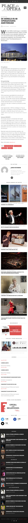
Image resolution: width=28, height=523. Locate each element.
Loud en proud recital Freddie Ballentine (15, 472)
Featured (15, 203)
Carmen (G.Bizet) (5, 362)
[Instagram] (13, 1)
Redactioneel (21, 203)
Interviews (15, 248)
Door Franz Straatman (10, 485)
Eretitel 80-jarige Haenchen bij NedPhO (10, 227)
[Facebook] (10, 1)
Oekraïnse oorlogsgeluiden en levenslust (16, 462)
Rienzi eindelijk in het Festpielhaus (14, 478)
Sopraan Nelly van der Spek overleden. (15, 455)
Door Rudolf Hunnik (9, 464)
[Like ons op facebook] (14, 419)
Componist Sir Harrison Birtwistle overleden (12, 295)
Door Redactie (8, 442)
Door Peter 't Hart (9, 469)
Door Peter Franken (9, 479)
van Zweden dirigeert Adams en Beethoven (11, 377)
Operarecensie (13, 316)
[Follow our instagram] (2, 423)
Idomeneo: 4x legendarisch (7, 204)
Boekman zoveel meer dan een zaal (9, 249)
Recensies (19, 316)
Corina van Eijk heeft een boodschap (14, 506)
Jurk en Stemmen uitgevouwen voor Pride (16, 445)
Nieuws (24, 225)
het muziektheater (17, 146)
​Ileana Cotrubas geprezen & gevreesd (15, 434)
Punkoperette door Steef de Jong (8, 384)
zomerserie (10, 148)
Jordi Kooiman (6, 26)
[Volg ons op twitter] (2, 419)
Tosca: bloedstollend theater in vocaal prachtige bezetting (13, 318)
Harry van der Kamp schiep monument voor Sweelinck (16, 440)
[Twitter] (15, 1)
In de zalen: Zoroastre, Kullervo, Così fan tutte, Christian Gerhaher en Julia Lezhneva (12, 272)
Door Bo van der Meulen (10, 457)
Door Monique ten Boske (10, 492)
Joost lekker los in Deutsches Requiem (15, 450)
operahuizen (4, 148)
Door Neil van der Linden (10, 446)
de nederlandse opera (9, 146)
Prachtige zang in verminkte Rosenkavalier (16, 483)
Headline (20, 225)
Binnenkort (10, 203)
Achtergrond (4, 16)
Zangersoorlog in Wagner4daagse (14, 467)
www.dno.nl (12, 142)
